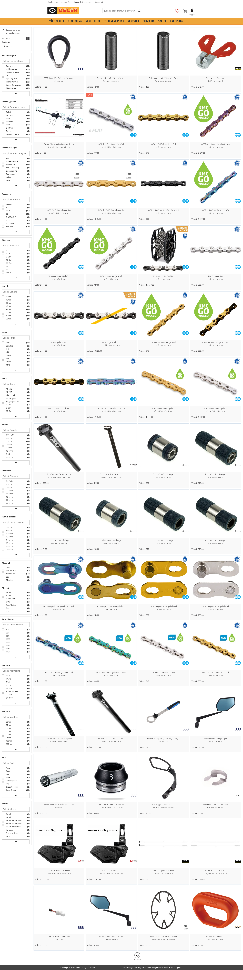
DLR (8, 220)
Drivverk (9, 121)
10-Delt (9, 260)
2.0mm (9, 487)
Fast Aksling (11, 605)
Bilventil (9, 180)
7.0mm (9, 444)
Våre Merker (56, 21)
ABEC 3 (9, 389)
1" (7, 250)
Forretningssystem (131, 967)
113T (8, 645)
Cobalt (8, 355)
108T (8, 639)
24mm (8, 592)
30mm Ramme (12, 691)
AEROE (9, 204)
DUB (8, 602)
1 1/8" (8, 253)
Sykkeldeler (93, 21)
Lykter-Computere (13, 85)
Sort (7, 342)
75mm (8, 737)
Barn (8, 774)
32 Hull (9, 694)
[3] (137, 955)
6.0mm (9, 527)
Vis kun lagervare (13, 33)
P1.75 (8, 685)
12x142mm (10, 598)
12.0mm (9, 451)
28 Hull (9, 688)
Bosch (8, 814)
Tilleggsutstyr (114, 21)
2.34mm (9, 490)
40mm (8, 306)
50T (7, 633)
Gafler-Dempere (12, 72)
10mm (8, 296)
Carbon (9, 567)
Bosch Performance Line (15, 823)
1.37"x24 (9, 481)
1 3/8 (8, 454)
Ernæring (149, 21)
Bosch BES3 (11, 817)
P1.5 (8, 682)
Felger (8, 131)
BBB (8, 211)
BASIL (8, 207)
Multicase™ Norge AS (172, 967)
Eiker (8, 124)
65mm (8, 731)
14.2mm (9, 540)
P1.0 (8, 675)
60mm (8, 315)
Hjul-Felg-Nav (11, 78)
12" (7, 266)
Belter (8, 177)
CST (7, 214)
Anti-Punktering (12, 167)
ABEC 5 (9, 392)
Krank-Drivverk (12, 82)
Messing (9, 580)
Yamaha (9, 830)
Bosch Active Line (13, 827)
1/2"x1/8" (10, 435)
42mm (8, 309)
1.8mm (9, 438)
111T (8, 642)
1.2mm (9, 484)
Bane (8, 771)
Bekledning (75, 21)
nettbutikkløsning (149, 967)
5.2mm (9, 441)
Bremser (9, 66)
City (7, 784)
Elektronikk (10, 128)
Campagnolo (11, 780)
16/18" (9, 272)
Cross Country (12, 787)
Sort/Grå (9, 346)
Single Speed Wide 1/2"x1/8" (15, 401)
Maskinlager (11, 88)
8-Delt (8, 404)
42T (7, 629)
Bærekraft (99, 2)
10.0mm (9, 533)
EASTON (9, 226)
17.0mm (9, 546)
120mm (9, 744)
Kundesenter (52, 2)
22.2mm (9, 503)
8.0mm (9, 530)
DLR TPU (10, 223)
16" (7, 269)
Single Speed (11, 398)
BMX (8, 777)
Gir (7, 75)
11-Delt (9, 263)
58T (7, 636)
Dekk (8, 118)
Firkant (9, 608)
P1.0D (8, 679)
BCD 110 (9, 698)
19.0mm (9, 497)
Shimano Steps (12, 833)
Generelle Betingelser (83, 2)
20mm (8, 722)
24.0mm (9, 549)
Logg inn (192, 14)
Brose (8, 836)
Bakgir (8, 112)
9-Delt (8, 257)
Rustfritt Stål (11, 570)
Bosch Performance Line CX (15, 820)
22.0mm (9, 500)
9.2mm (9, 447)
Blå (7, 352)
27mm (8, 725)
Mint (8, 365)
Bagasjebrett (11, 171)
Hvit (7, 349)
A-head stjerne (12, 161)
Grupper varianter (13, 30)
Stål (7, 577)
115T (8, 648)
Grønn (8, 361)
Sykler (162, 21)
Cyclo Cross (11, 790)
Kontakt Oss (66, 2)
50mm (8, 312)
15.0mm (9, 494)
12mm (8, 300)
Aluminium (10, 164)
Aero (8, 158)
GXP (7, 611)
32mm (8, 303)
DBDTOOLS (11, 217)
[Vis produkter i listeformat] (28, 38)
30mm (8, 595)
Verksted (133, 21)
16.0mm (9, 457)
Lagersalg (176, 21)
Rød (7, 358)
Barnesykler (11, 174)
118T (8, 652)
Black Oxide (11, 395)
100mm (9, 741)
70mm (8, 319)
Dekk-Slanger (11, 69)
